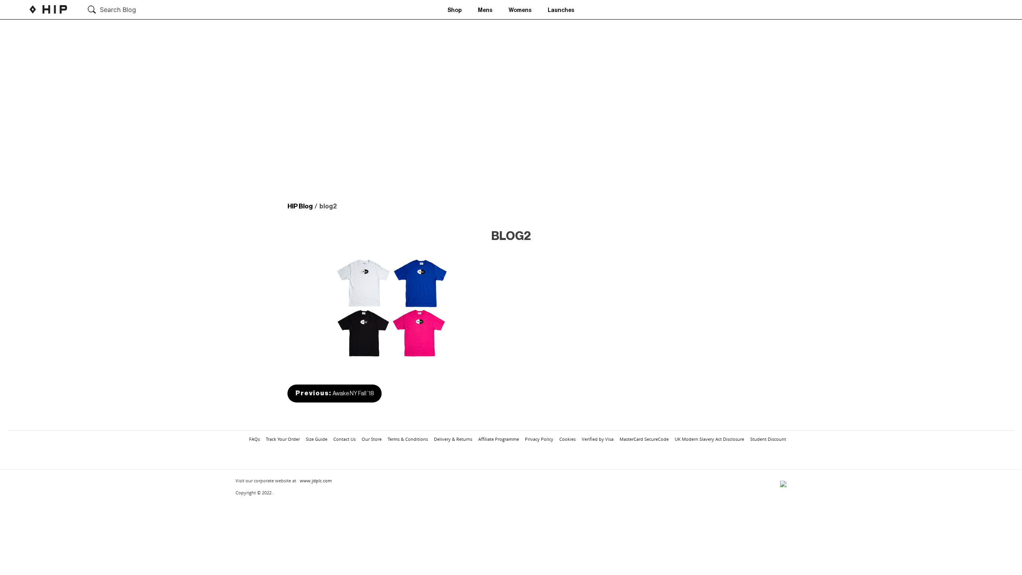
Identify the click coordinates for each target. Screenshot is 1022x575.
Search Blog (118, 10)
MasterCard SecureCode (644, 439)
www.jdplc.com (316, 481)
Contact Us (344, 439)
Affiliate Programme (498, 439)
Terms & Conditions (408, 439)
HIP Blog (300, 206)
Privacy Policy (539, 439)
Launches (561, 10)
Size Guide (316, 439)
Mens (485, 10)
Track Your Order (283, 439)
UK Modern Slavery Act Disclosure (709, 439)
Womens (520, 10)
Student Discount (768, 439)
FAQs (254, 439)
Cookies (567, 439)
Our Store (372, 439)
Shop (455, 10)
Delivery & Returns (453, 439)
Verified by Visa (598, 439)
